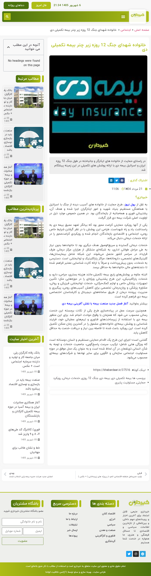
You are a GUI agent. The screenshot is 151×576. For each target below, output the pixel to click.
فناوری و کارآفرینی (105, 536)
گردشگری (110, 541)
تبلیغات (73, 524)
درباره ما (73, 513)
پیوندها (73, 536)
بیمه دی (105, 378)
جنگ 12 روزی (89, 378)
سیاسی (111, 524)
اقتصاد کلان (108, 513)
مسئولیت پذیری (125, 383)
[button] (123, 17)
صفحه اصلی (141, 30)
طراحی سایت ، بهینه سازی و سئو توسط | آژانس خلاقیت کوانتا (75, 572)
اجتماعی (126, 30)
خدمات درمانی (71, 378)
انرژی (112, 519)
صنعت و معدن (107, 530)
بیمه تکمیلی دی (121, 378)
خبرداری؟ (141, 197)
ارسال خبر (72, 530)
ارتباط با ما (72, 519)
